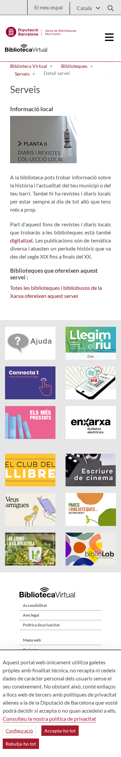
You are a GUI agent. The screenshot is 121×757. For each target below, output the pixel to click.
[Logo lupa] (108, 6)
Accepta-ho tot (60, 730)
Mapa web (32, 639)
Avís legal (31, 615)
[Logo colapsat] (109, 37)
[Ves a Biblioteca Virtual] (41, 30)
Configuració (19, 730)
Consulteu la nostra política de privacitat (49, 718)
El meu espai (48, 7)
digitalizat (21, 240)
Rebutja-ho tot (21, 744)
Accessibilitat (35, 605)
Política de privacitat (41, 624)
